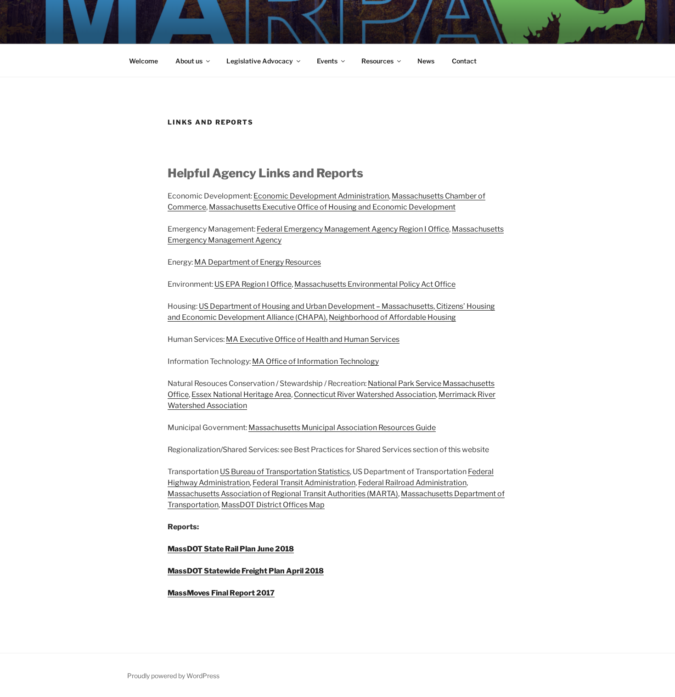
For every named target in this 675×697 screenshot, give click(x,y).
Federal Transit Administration (304, 482)
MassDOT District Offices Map (273, 504)
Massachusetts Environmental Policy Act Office (375, 284)
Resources (377, 61)
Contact (464, 61)
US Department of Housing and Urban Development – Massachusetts (316, 306)
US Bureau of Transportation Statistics (285, 471)
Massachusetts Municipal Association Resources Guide (342, 427)
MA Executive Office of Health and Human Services (312, 339)
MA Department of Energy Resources (257, 262)
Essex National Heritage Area (241, 394)
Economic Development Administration (321, 196)
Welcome (143, 61)
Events (327, 61)
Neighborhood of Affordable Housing (392, 317)
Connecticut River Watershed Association (365, 394)
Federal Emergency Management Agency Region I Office (353, 229)
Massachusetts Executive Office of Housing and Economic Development (332, 207)
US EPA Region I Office (253, 284)
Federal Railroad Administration (412, 482)
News (425, 61)
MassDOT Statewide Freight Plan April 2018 (246, 571)
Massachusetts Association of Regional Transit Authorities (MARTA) (283, 493)
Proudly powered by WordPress (173, 676)
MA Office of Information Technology (315, 361)
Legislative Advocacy (259, 61)
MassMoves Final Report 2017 (221, 593)
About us (188, 61)
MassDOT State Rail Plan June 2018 (231, 548)
